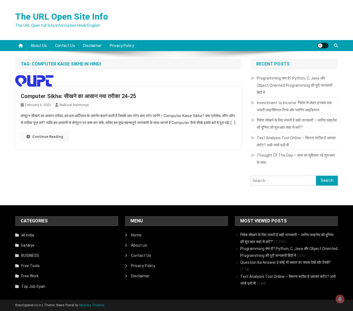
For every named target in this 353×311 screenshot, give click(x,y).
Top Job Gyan (33, 286)
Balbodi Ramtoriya (74, 105)
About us (39, 45)
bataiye (27, 245)
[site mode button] (322, 45)
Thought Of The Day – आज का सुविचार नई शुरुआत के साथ (296, 159)
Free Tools (30, 265)
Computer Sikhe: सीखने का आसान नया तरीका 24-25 (78, 96)
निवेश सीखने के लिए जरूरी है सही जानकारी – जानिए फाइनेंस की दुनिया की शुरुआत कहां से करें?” (297, 124)
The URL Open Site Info (61, 16)
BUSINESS (30, 255)
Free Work (30, 276)
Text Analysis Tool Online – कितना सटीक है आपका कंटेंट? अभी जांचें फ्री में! (296, 141)
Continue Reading (47, 137)
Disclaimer (92, 45)
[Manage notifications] (340, 298)
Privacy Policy (122, 45)
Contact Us (65, 45)
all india (27, 235)
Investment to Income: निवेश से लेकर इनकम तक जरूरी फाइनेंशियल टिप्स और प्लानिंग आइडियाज (294, 106)
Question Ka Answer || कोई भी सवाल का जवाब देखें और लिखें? (285, 262)
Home (136, 235)
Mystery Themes (92, 305)
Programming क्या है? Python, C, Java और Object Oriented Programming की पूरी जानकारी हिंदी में (294, 85)
